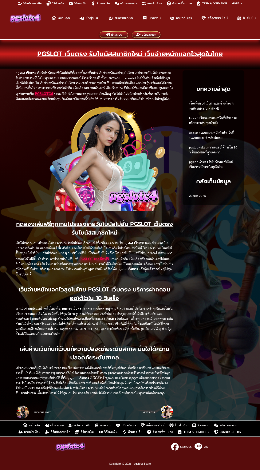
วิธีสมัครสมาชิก (32, 3)
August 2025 (197, 196)
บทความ (154, 18)
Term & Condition (214, 3)
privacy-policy (230, 432)
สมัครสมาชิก (124, 18)
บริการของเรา (128, 3)
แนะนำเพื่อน (154, 3)
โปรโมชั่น (181, 425)
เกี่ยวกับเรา (184, 18)
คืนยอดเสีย (103, 3)
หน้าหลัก (64, 18)
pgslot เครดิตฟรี (94, 258)
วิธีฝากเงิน (58, 3)
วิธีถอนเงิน (80, 3)
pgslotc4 (44, 93)
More (235, 3)
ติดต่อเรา (203, 425)
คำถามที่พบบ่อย (182, 3)
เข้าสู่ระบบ (92, 18)
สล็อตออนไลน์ (217, 18)
